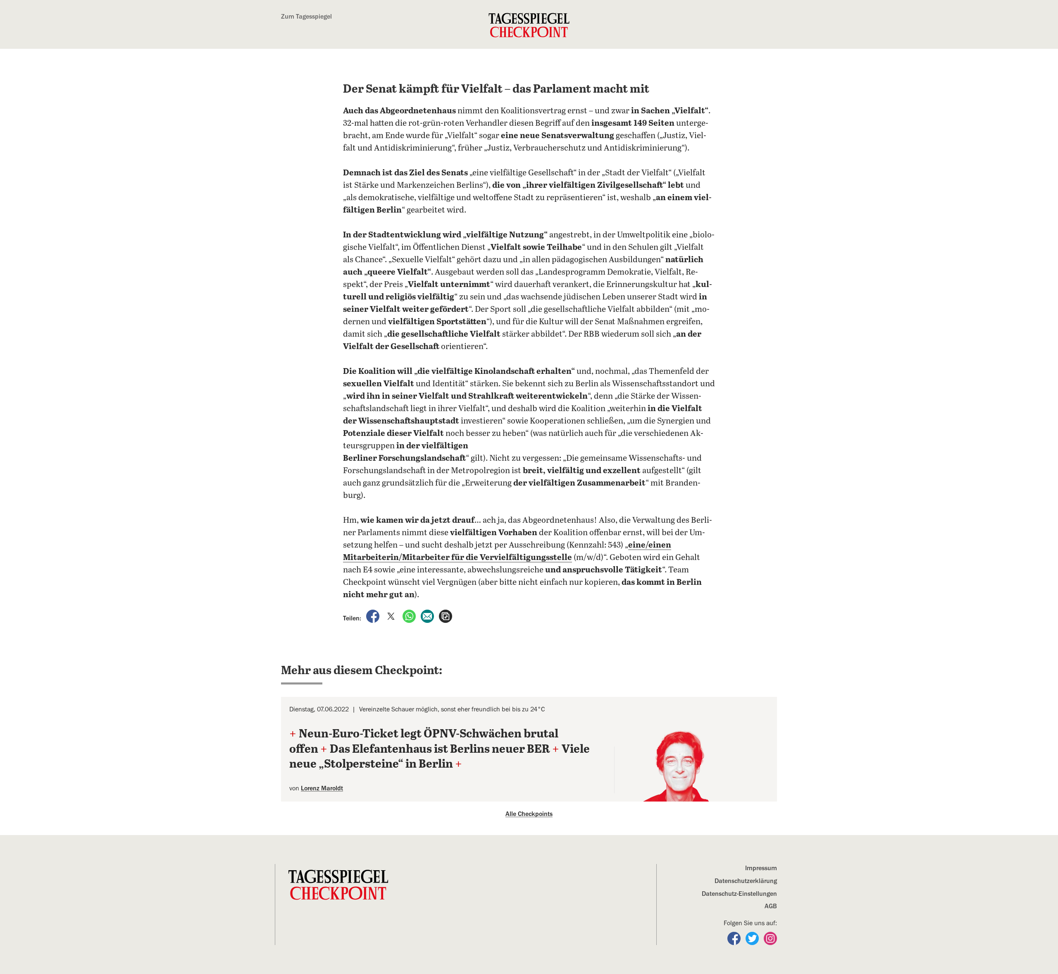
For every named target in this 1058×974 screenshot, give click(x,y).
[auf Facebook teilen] (373, 616)
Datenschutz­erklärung (746, 881)
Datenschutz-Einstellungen (739, 893)
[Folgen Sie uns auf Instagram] (770, 938)
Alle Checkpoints (529, 814)
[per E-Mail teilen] (428, 616)
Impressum (761, 868)
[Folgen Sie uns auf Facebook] (734, 938)
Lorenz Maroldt (322, 788)
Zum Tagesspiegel (306, 16)
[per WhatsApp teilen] (410, 616)
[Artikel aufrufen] (445, 616)
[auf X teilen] (391, 616)
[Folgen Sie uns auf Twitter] (753, 938)
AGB (771, 906)
